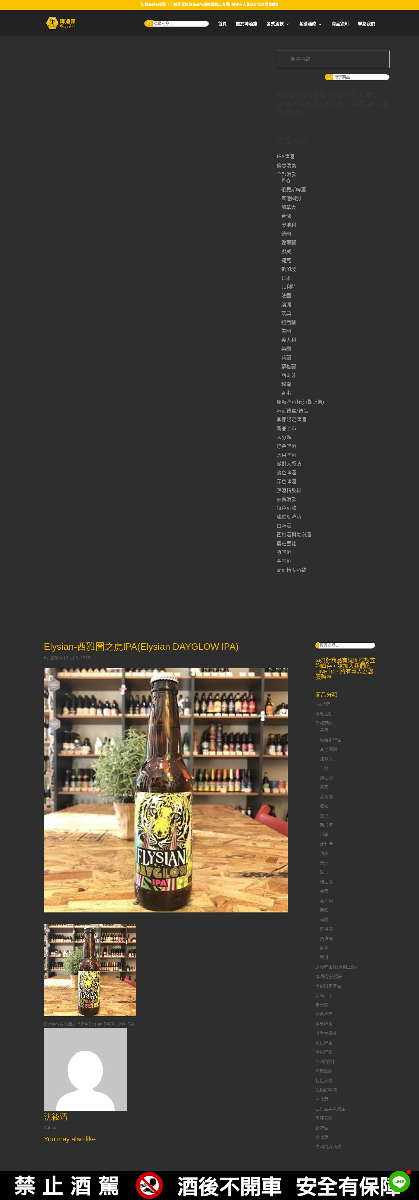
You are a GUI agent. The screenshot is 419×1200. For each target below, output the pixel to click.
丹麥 (286, 181)
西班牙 (288, 375)
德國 (286, 234)
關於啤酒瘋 (246, 24)
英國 (286, 349)
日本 (286, 278)
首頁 (222, 24)
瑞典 (286, 313)
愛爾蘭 (288, 242)
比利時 (288, 287)
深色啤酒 (286, 481)
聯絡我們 (366, 24)
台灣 (286, 216)
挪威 (286, 251)
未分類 (284, 437)
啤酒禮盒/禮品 (292, 411)
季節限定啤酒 (291, 419)
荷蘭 (286, 358)
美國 (286, 331)
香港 (286, 393)
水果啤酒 (286, 455)
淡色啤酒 (286, 473)
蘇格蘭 (288, 367)
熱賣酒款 (286, 499)
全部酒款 (286, 174)
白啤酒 (284, 526)
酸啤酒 (284, 552)
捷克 (286, 260)
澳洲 (286, 305)
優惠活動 (286, 165)
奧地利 (288, 225)
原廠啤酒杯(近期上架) (300, 402)
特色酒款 (286, 508)
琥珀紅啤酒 (289, 517)
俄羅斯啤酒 (293, 190)
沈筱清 (56, 657)
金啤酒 (284, 561)
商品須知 (340, 24)
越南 (286, 384)
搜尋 (148, 23)
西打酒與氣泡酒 (294, 535)
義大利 (288, 340)
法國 (286, 296)
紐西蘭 (288, 322)
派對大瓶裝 (289, 464)
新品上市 (286, 428)
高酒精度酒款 (291, 570)
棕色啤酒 (286, 446)
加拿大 (288, 207)
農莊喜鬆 (286, 544)
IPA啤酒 (285, 156)
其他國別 (291, 198)
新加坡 (288, 269)
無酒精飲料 (289, 490)
